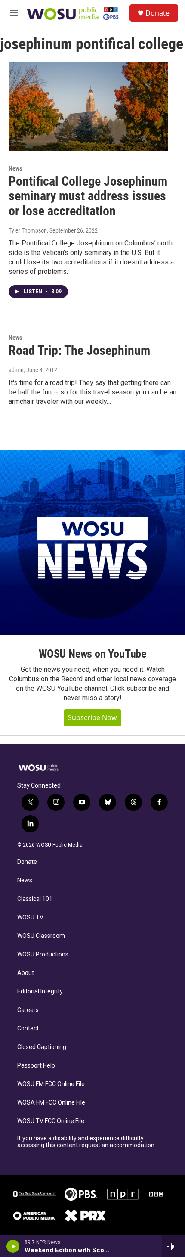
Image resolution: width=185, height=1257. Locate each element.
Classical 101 (34, 899)
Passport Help (36, 1065)
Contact (28, 1028)
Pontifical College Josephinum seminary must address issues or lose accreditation (88, 196)
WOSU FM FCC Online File (51, 1084)
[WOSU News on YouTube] (92, 542)
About (25, 973)
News (15, 168)
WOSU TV (30, 917)
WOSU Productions (42, 954)
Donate (157, 13)
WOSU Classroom (41, 936)
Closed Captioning (41, 1047)
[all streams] (173, 1246)
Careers (28, 1010)
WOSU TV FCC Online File (50, 1121)
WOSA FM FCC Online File (51, 1102)
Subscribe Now (92, 717)
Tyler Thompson (28, 230)
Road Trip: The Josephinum (79, 350)
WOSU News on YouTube (92, 653)
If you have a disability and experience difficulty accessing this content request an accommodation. (86, 1141)
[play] (13, 1246)
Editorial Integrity (40, 991)
